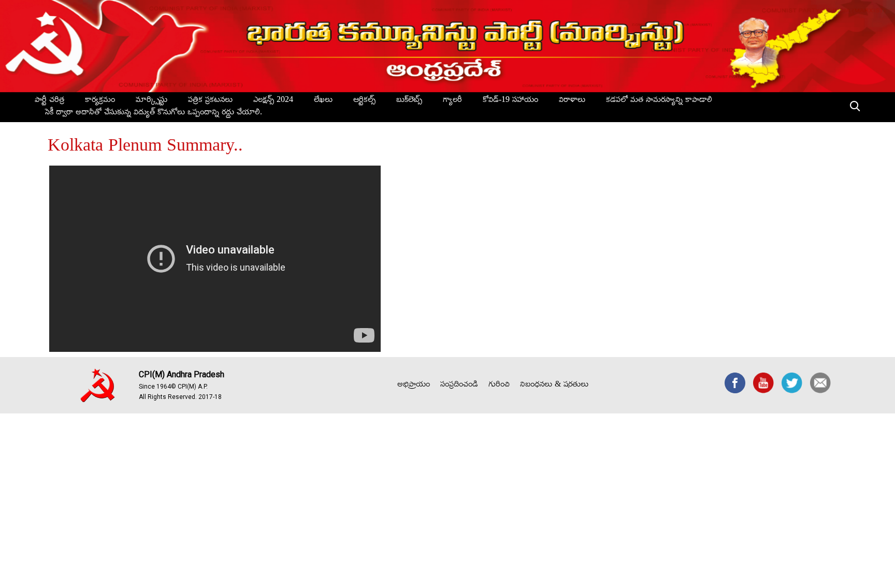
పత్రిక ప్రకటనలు (210, 101)
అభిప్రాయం (413, 385)
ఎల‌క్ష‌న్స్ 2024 (273, 101)
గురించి (499, 385)
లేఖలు (323, 101)
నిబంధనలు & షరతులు (554, 385)
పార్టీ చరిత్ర (49, 101)
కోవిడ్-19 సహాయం (510, 101)
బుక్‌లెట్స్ (409, 101)
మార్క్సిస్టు (151, 101)
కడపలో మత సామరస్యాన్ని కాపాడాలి (659, 101)
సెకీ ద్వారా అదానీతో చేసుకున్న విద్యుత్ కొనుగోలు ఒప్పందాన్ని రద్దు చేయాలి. (153, 113)
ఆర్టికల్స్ (364, 101)
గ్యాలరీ (452, 101)
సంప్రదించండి (459, 385)
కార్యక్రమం (100, 101)
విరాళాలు (572, 101)
